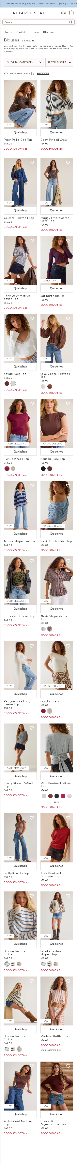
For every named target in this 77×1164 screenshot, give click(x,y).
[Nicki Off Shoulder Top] (56, 505)
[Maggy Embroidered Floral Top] (56, 182)
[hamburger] (5, 12)
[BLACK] (43, 468)
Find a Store (43, 73)
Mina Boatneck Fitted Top (55, 785)
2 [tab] (58, 803)
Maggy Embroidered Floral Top (54, 219)
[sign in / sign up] (63, 12)
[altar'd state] (30, 12)
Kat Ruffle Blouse (52, 296)
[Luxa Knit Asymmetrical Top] (56, 1086)
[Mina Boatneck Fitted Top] (56, 748)
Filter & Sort (57, 62)
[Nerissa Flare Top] (56, 423)
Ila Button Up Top (16, 873)
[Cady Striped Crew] (56, 104)
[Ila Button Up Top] (20, 837)
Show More (38, 1143)
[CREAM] (13, 468)
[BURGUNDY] (7, 468)
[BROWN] (50, 796)
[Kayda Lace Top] (20, 338)
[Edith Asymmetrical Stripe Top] (20, 260)
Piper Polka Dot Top (18, 140)
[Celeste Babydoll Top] (20, 182)
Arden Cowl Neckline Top (18, 1123)
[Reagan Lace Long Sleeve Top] (20, 665)
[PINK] (69, 796)
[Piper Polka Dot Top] (20, 104)
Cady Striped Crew (53, 140)
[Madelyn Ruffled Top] (56, 1001)
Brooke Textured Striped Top (15, 953)
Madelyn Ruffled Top (55, 1036)
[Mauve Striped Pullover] (20, 505)
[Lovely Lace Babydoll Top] (56, 338)
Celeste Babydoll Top (19, 218)
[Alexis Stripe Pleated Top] (56, 580)
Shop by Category (20, 62)
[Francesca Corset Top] (20, 580)
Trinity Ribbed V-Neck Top (19, 785)
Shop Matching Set (50, 1050)
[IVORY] (13, 383)
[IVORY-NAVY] (43, 629)
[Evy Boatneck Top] (20, 423)
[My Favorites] (31, 84)
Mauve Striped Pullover (20, 541)
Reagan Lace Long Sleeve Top (17, 703)
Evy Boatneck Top (16, 459)
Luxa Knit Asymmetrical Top (53, 1123)
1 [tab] (55, 803)
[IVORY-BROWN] (13, 964)
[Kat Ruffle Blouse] (56, 260)
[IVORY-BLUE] (7, 964)
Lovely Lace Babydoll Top (55, 375)
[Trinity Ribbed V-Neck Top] (20, 748)
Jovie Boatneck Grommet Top (51, 875)
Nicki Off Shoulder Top (56, 541)
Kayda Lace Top (15, 374)
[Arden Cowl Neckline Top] (20, 1086)
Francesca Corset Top (19, 616)
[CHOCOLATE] (7, 383)
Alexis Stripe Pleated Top (55, 618)
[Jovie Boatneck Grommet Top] (56, 837)
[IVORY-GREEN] (19, 964)
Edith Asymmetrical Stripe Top (17, 297)
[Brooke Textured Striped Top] (20, 915)
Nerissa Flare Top (52, 459)
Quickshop (20, 132)
